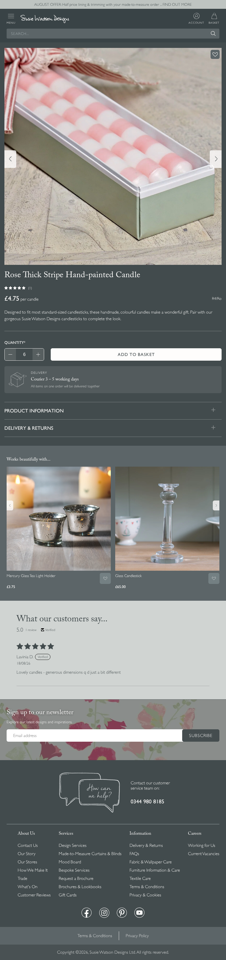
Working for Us (201, 845)
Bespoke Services (74, 870)
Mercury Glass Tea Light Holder (31, 575)
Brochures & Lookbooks (80, 886)
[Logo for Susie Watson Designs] (44, 19)
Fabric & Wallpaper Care (151, 862)
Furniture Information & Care (155, 870)
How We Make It (33, 870)
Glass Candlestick (128, 575)
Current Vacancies (203, 853)
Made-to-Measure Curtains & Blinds (90, 853)
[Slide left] (10, 159)
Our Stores (27, 862)
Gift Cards (68, 895)
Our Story (27, 853)
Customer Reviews (34, 895)
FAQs (134, 853)
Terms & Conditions (147, 886)
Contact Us (28, 845)
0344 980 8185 (147, 801)
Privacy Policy (137, 935)
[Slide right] (216, 159)
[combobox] (113, 34)
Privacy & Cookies (145, 895)
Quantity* (14, 342)
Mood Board (70, 862)
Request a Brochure (76, 878)
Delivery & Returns (146, 845)
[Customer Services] (89, 793)
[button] (15, 287)
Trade (22, 878)
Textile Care (140, 878)
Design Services (73, 845)
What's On (27, 886)
